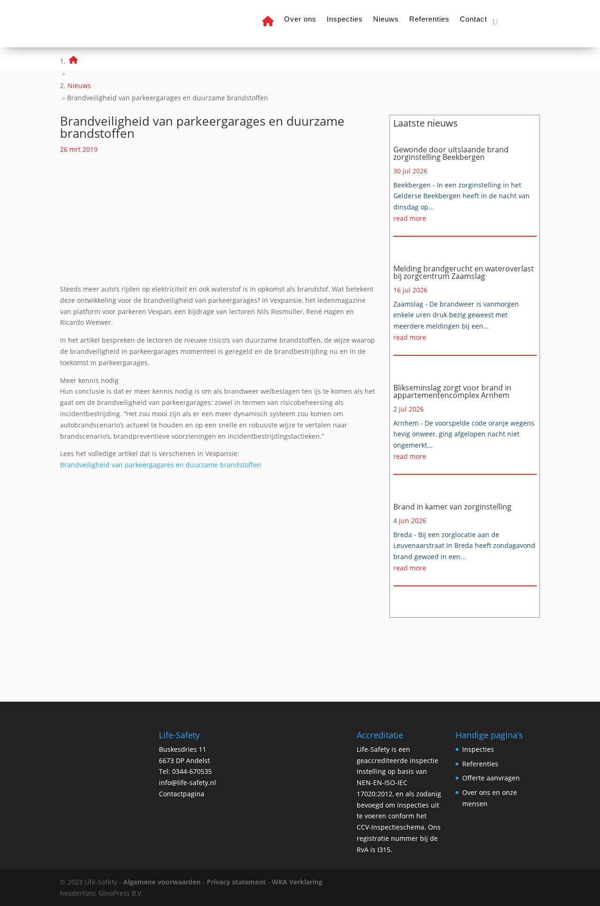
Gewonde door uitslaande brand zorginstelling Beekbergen (451, 153)
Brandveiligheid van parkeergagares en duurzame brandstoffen (160, 464)
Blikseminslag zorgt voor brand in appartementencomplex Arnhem (452, 391)
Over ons (300, 19)
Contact (473, 19)
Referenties (429, 19)
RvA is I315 (373, 849)
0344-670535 (192, 771)
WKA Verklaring (297, 881)
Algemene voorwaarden (162, 881)
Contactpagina (181, 793)
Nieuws (386, 19)
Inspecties (345, 19)
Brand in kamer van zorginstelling (452, 507)
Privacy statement (236, 881)
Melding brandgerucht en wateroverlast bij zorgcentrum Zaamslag (463, 272)
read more (409, 218)
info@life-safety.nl (187, 782)
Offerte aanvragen (491, 777)
